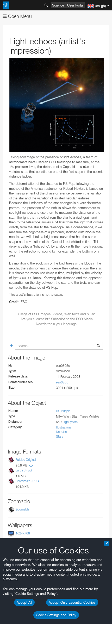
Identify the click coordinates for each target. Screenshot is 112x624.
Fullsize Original (26, 460)
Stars (59, 436)
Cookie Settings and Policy (56, 615)
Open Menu (19, 16)
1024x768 (23, 533)
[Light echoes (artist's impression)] (56, 105)
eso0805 (62, 382)
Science (58, 5)
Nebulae (61, 432)
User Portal (75, 5)
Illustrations (63, 427)
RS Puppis (63, 411)
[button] (31, 465)
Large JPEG (24, 470)
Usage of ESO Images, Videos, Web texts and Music (56, 314)
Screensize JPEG (27, 481)
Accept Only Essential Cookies (72, 602)
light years (71, 422)
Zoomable (22, 509)
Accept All (24, 602)
